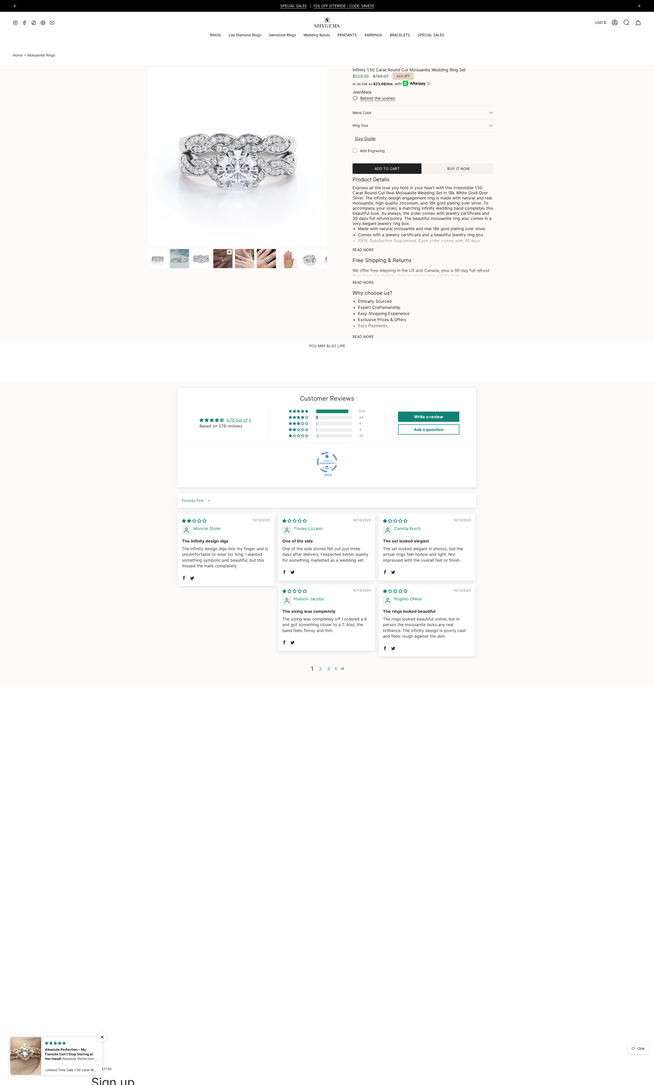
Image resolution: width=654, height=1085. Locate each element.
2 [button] (320, 668)
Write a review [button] (428, 416)
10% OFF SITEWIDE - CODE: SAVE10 (343, 6)
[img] (194, 520)
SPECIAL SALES (293, 6)
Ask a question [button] (428, 429)
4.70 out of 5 (238, 420)
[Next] (639, 6)
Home (17, 55)
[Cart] (638, 22)
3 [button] (328, 668)
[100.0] (327, 462)
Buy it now (458, 168)
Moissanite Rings (41, 55)
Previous (148, 157)
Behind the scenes (377, 98)
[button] (282, 35)
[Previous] (15, 6)
